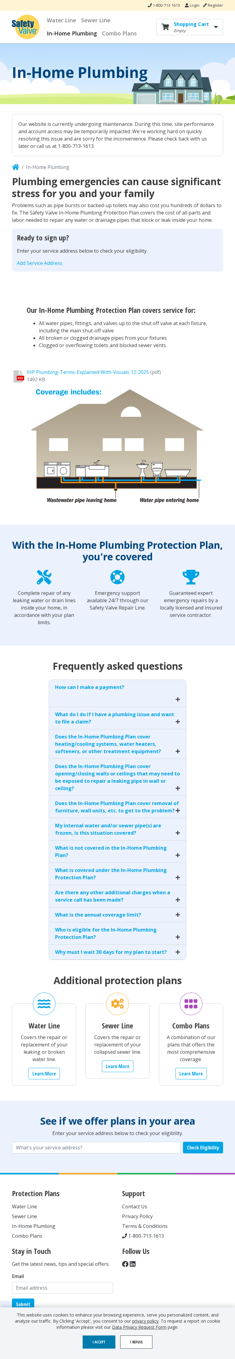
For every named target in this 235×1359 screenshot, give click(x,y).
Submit (23, 1304)
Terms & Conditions (145, 1226)
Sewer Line (95, 20)
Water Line (61, 20)
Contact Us (134, 1206)
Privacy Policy (137, 1216)
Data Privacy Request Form (139, 1327)
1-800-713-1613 (166, 5)
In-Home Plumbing (72, 33)
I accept (99, 1342)
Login (194, 5)
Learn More (44, 1073)
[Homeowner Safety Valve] (15, 167)
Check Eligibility (203, 1147)
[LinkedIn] (133, 1264)
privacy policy (145, 1321)
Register (215, 5)
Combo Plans (119, 33)
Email (18, 1276)
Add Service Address (39, 263)
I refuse (136, 1342)
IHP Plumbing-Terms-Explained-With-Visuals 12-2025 (88, 372)
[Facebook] (125, 1264)
